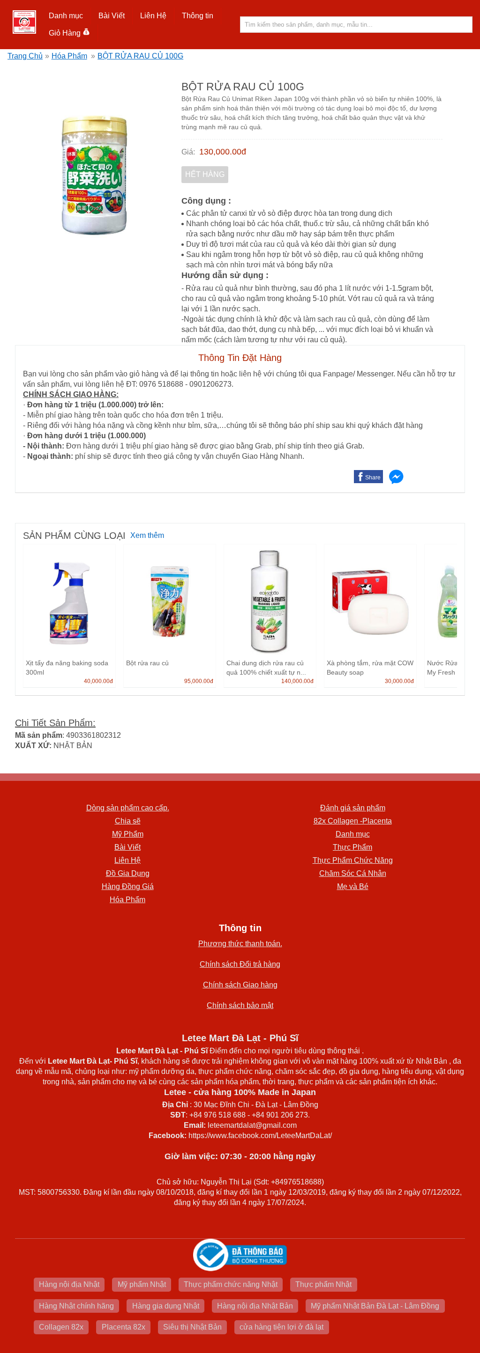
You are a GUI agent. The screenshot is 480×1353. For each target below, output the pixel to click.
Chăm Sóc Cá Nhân (352, 873)
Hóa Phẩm (69, 56)
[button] (66, 15)
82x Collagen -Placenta (353, 821)
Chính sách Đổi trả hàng (240, 964)
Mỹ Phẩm (127, 834)
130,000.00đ (222, 151)
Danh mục (353, 834)
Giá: (188, 152)
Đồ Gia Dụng (128, 873)
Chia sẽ (128, 821)
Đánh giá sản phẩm (352, 808)
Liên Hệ (153, 16)
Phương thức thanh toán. (240, 944)
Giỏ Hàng (65, 33)
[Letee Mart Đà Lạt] (24, 22)
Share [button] (373, 477)
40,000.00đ (98, 681)
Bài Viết (127, 847)
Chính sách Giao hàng (240, 985)
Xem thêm (147, 535)
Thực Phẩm (352, 847)
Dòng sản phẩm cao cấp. (127, 808)
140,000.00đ (297, 681)
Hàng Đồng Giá (128, 886)
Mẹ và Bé (352, 886)
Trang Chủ (25, 56)
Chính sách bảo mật (240, 1005)
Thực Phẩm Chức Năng (353, 860)
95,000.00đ (198, 681)
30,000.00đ (399, 681)
